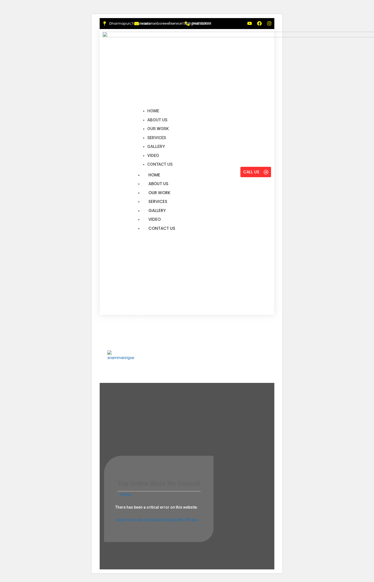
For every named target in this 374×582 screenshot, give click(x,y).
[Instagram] (269, 23)
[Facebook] (259, 23)
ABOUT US (158, 184)
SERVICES (157, 201)
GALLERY (157, 210)
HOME (154, 175)
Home (125, 494)
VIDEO (154, 219)
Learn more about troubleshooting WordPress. (157, 520)
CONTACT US (161, 228)
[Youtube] (249, 23)
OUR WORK (159, 193)
